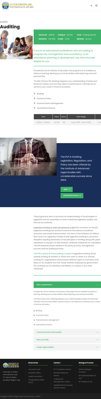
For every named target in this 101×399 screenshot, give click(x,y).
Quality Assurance (35, 376)
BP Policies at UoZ (85, 382)
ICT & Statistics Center (62, 369)
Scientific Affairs (34, 373)
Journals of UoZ (34, 369)
